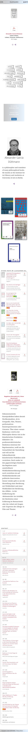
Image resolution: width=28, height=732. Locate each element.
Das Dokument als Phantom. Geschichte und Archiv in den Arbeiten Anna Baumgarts (9, 604)
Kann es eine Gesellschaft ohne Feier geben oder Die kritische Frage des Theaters (13, 304)
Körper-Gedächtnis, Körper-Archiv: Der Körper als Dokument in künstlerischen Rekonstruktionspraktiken (10, 685)
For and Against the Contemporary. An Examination (11, 294)
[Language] (25, 2)
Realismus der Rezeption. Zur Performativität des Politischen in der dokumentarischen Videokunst (10, 593)
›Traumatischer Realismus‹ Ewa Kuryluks (10, 582)
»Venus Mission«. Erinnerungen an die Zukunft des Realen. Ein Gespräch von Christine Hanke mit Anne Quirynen (10, 642)
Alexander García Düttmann (14, 34)
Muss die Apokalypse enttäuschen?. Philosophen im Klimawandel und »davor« (13, 344)
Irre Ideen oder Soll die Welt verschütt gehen (13, 324)
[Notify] (13, 45)
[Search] (2, 2)
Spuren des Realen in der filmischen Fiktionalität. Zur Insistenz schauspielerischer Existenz (9, 616)
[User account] (23, 2)
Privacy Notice (19, 730)
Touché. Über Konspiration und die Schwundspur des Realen (10, 663)
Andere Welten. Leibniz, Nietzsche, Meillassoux (8, 560)
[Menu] (1, 2)
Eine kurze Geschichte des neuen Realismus (9, 542)
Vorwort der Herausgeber (12, 335)
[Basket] (26, 2)
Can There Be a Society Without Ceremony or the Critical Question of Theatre (13, 312)
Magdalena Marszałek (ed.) (12, 396)
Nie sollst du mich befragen (13, 285)
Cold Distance (9, 318)
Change (14, 119)
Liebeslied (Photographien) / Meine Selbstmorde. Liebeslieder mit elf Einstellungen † (13, 275)
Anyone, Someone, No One (13, 355)
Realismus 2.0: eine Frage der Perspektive (9, 654)
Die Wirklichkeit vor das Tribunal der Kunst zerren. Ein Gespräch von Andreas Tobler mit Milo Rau (10, 706)
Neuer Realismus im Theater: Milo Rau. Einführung (9, 696)
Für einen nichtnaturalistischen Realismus (10, 551)
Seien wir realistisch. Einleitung (10, 533)
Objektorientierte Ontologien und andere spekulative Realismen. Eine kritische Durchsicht (9, 571)
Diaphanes (14, 2)
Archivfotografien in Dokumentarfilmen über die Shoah (9, 673)
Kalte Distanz (9, 320)
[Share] (15, 45)
